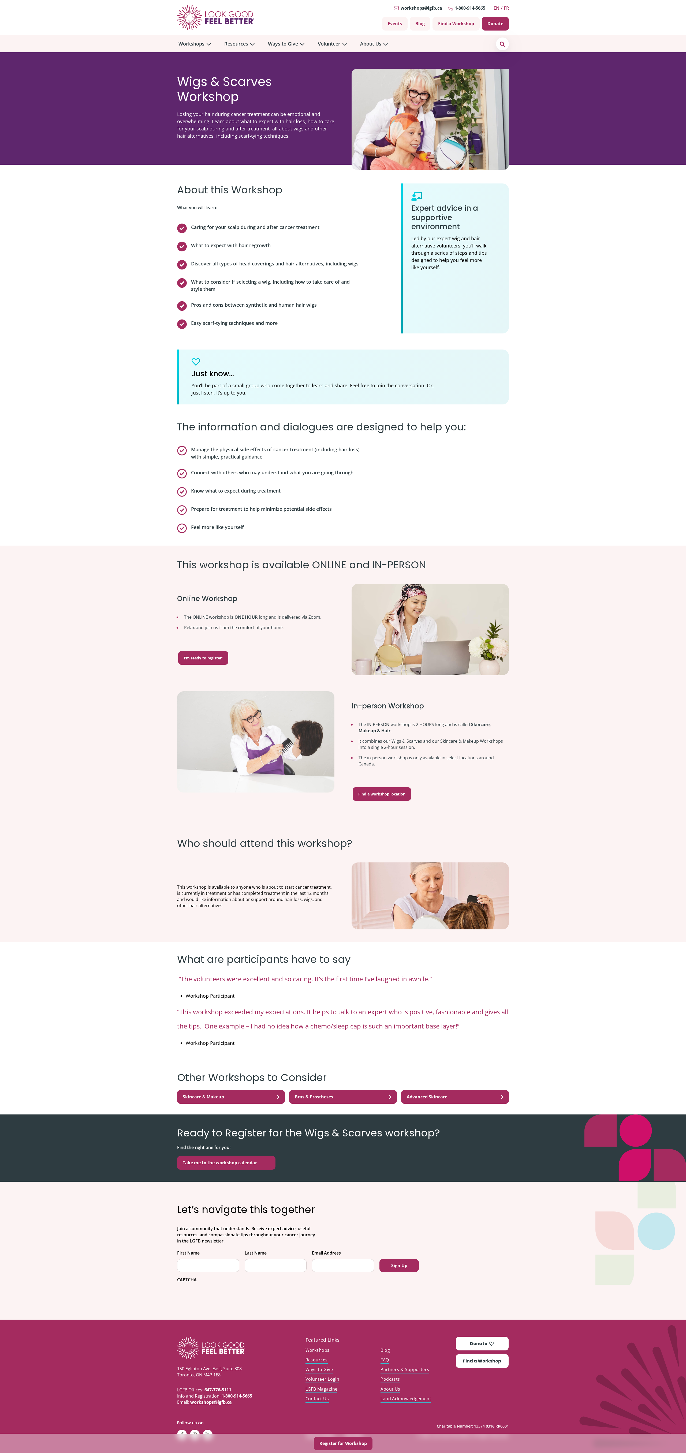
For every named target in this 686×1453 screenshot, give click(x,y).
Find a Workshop (456, 24)
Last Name (256, 1253)
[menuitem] (195, 44)
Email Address (326, 1253)
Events (395, 24)
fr (506, 8)
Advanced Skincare (427, 1097)
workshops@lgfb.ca (421, 8)
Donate (495, 24)
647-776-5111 (217, 1390)
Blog (420, 24)
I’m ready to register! (203, 657)
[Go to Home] (215, 17)
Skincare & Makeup (203, 1097)
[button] (502, 43)
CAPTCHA (187, 1280)
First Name (188, 1253)
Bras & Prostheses (314, 1097)
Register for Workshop (343, 1443)
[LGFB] (223, 1348)
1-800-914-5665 (470, 8)
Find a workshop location (381, 794)
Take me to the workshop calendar (220, 1163)
